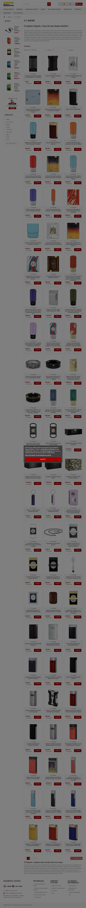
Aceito (43, 459)
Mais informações (30, 455)
